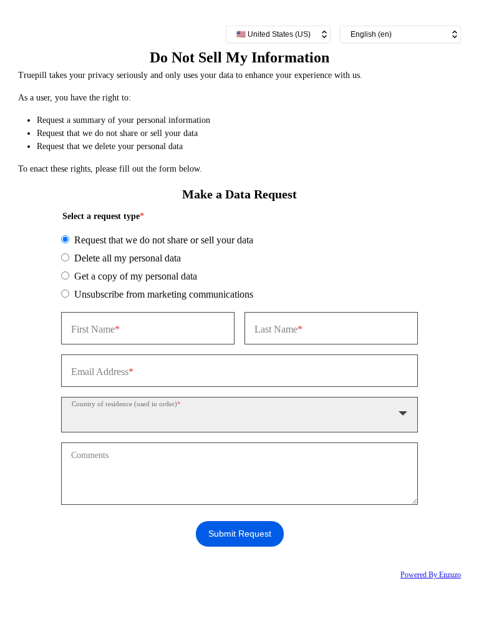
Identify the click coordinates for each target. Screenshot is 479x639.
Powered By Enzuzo (430, 574)
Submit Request (239, 534)
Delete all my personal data (127, 258)
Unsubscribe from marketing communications (163, 294)
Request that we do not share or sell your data (163, 240)
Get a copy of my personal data (135, 276)
